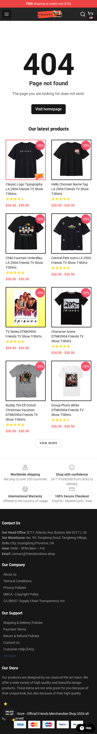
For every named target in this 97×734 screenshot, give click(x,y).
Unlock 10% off (9, 713)
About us (9, 574)
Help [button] (88, 728)
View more (49, 443)
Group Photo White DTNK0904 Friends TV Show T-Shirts (67, 410)
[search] (83, 14)
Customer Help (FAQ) (18, 649)
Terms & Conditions (17, 581)
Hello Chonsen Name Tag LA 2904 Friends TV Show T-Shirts (70, 189)
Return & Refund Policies (21, 636)
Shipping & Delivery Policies (23, 623)
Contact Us (11, 642)
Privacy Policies (14, 588)
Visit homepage (48, 109)
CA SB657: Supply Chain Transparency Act (34, 601)
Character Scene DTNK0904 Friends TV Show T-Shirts (67, 336)
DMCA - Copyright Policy (21, 594)
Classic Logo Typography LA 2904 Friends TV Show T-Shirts (24, 189)
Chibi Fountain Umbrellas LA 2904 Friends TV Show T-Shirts (24, 262)
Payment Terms (14, 629)
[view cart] (90, 14)
